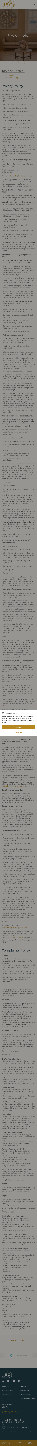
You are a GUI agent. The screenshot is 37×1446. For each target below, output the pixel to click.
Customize (18, 732)
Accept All (18, 727)
